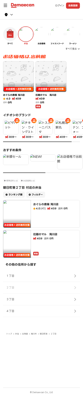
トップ (9, 333)
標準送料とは (12, 180)
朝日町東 (43, 333)
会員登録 (73, 5)
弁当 (17, 333)
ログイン (59, 5)
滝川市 (34, 333)
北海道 (25, 333)
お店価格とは (29, 180)
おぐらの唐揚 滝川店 (45, 204)
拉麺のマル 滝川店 (45, 234)
